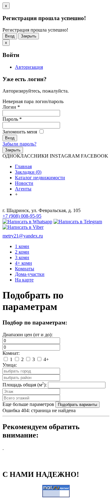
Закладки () (28, 172)
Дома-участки (29, 274)
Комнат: (11, 353)
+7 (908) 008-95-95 (21, 216)
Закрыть (28, 36)
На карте (24, 279)
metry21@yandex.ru (22, 235)
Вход (10, 36)
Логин (11, 107)
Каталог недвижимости (40, 177)
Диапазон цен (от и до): (27, 334)
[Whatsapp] (27, 221)
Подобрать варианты (77, 404)
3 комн (22, 257)
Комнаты (24, 268)
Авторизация (29, 67)
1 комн (22, 246)
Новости (24, 183)
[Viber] (23, 227)
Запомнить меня (20, 131)
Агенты (23, 188)
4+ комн (23, 263)
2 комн (22, 252)
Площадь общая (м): (24, 384)
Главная (23, 166)
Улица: (9, 365)
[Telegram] (78, 221)
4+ (45, 359)
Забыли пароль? (19, 143)
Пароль (12, 119)
